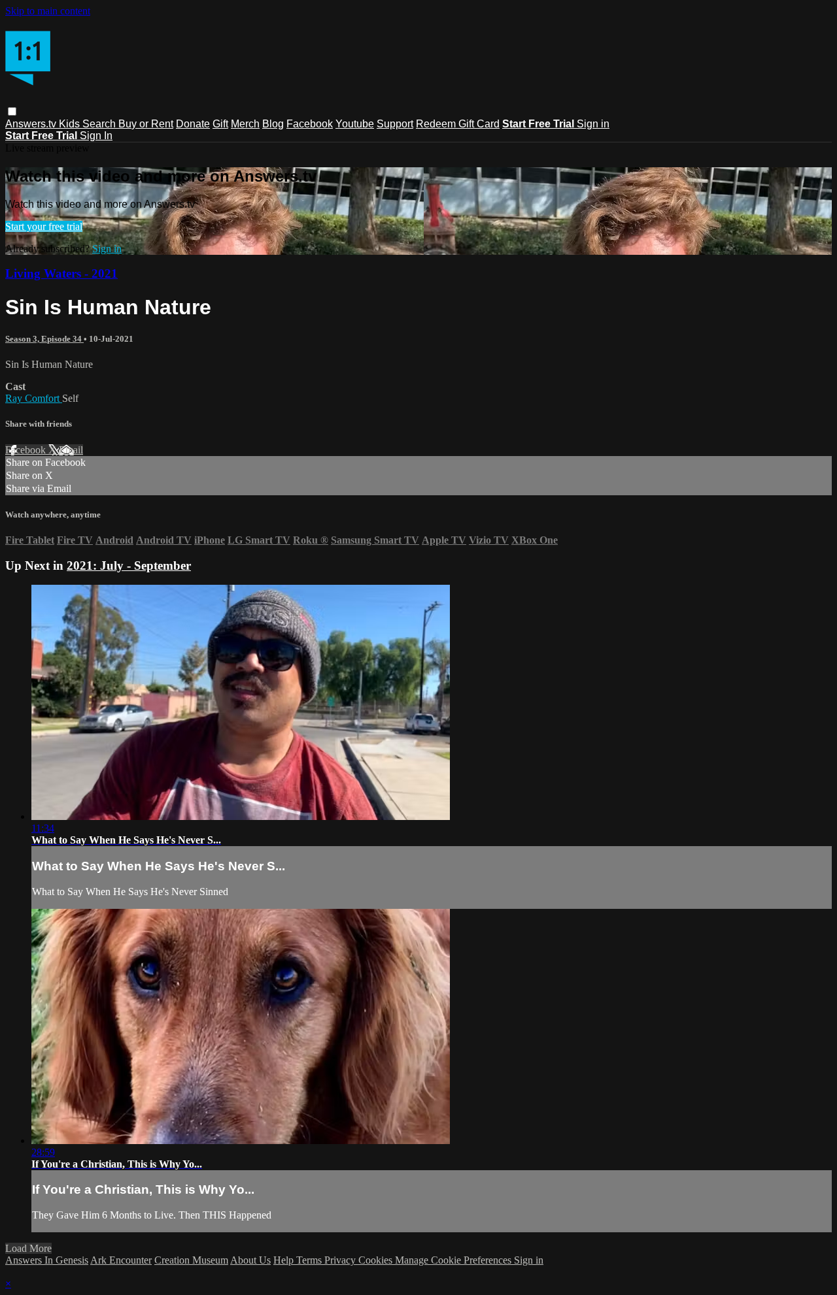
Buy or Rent (145, 123)
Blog (273, 123)
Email (71, 449)
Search (100, 123)
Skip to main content (47, 10)
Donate (193, 123)
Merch (245, 123)
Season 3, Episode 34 (44, 339)
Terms (310, 1260)
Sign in (593, 123)
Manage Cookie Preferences (454, 1260)
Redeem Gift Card (458, 123)
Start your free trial (43, 226)
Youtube (354, 123)
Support (395, 123)
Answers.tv (32, 123)
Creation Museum (191, 1260)
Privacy (341, 1260)
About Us (250, 1260)
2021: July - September (129, 565)
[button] (12, 111)
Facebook (309, 123)
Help (284, 1260)
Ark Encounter (121, 1260)
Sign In (96, 135)
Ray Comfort (33, 398)
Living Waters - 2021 (61, 273)
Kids (70, 123)
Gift (220, 123)
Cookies (376, 1260)
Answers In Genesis (46, 1260)
